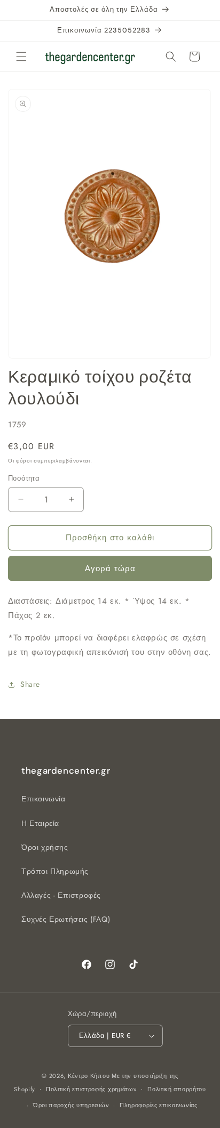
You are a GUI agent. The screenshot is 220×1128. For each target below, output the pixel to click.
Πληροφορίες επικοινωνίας (159, 1105)
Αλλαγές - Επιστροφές (61, 895)
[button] (21, 56)
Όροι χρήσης (44, 847)
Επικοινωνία (43, 798)
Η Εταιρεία (40, 823)
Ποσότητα (24, 478)
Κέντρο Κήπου (90, 1076)
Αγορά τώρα (110, 568)
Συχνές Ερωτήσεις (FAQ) (65, 919)
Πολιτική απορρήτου (176, 1089)
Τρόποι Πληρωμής (55, 871)
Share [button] (30, 684)
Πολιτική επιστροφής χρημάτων (91, 1089)
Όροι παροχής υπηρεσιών (71, 1105)
